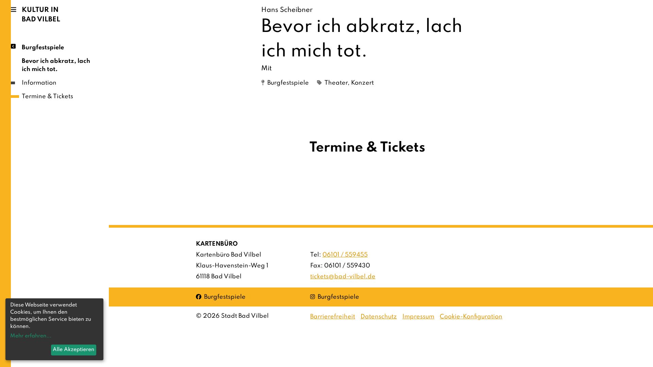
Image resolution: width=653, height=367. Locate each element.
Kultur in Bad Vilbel (41, 15)
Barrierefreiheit (332, 317)
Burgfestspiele (43, 48)
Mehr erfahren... (30, 336)
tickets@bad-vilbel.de (342, 277)
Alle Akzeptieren (73, 349)
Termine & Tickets (47, 96)
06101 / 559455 (345, 255)
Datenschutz (379, 317)
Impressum (418, 317)
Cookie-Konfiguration (471, 317)
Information (39, 83)
